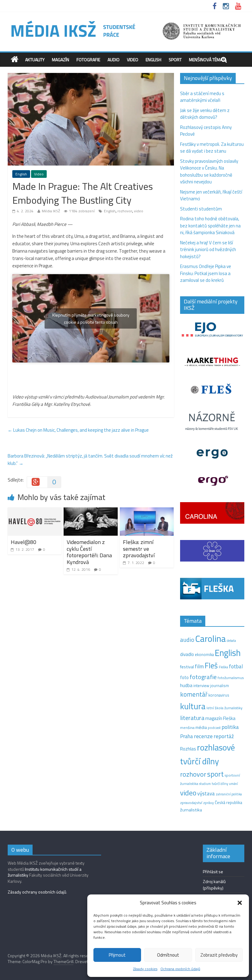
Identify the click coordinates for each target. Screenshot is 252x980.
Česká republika (228, 802)
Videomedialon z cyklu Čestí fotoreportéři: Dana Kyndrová (89, 552)
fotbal (236, 666)
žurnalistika (191, 809)
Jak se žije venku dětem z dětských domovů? (205, 114)
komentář (193, 694)
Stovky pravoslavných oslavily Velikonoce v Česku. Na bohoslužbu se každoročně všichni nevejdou (209, 172)
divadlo (187, 654)
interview (201, 685)
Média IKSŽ (51, 211)
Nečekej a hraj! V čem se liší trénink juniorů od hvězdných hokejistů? (208, 249)
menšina (187, 727)
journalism (219, 685)
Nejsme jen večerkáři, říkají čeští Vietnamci (211, 195)
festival (187, 666)
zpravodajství (191, 803)
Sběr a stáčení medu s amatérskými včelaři (202, 97)
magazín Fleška (220, 718)
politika (230, 727)
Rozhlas (188, 748)
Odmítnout (168, 954)
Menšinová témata (207, 59)
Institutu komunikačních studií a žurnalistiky (44, 872)
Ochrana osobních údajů (180, 969)
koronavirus (218, 695)
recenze (203, 736)
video (138, 211)
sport (215, 773)
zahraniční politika (229, 794)
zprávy (208, 803)
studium (205, 783)
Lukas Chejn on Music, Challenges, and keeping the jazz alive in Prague (78, 430)
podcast (214, 727)
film (199, 666)
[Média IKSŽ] (126, 21)
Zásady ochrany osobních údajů (37, 892)
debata (231, 640)
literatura (192, 717)
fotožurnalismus (231, 678)
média (201, 727)
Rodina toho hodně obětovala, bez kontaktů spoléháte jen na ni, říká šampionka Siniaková (210, 225)
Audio (114, 59)
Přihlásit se (213, 871)
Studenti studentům (201, 208)
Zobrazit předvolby (219, 954)
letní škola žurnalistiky (224, 708)
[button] (240, 903)
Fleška (223, 667)
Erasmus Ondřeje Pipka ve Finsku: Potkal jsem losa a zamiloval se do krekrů (205, 273)
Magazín (60, 59)
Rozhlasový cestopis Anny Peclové (206, 131)
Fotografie (88, 59)
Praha (186, 736)
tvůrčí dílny (220, 783)
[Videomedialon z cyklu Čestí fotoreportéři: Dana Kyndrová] (91, 510)
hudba (186, 685)
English (153, 59)
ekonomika (204, 654)
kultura (193, 706)
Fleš (211, 665)
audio (187, 639)
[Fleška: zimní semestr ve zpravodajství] (147, 510)
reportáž (224, 736)
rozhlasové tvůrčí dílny (207, 754)
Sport (175, 59)
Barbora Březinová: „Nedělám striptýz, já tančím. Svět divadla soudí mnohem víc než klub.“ (90, 459)
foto (184, 677)
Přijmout (117, 954)
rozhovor (124, 211)
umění (233, 783)
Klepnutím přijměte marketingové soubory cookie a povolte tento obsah (90, 318)
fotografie (203, 677)
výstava (206, 793)
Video (132, 59)
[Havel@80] (35, 510)
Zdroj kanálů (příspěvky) (214, 884)
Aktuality (35, 59)
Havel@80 (23, 542)
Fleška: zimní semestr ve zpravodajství (139, 548)
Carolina (210, 638)
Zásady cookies (145, 969)
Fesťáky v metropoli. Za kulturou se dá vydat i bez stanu (212, 148)
